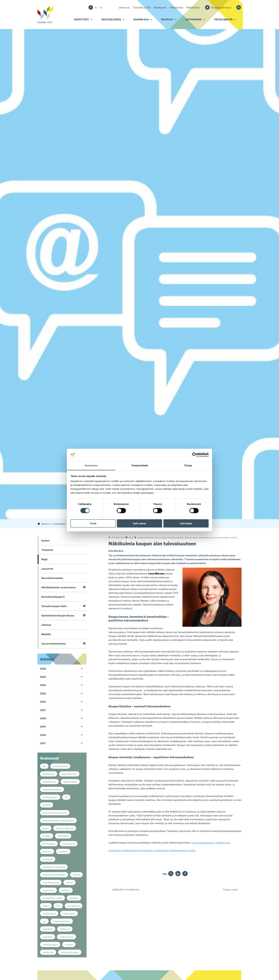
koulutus (47, 851)
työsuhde (47, 936)
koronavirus (68, 843)
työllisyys (234, 537)
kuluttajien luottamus (54, 866)
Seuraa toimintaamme (53, 643)
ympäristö (48, 952)
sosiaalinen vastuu (52, 897)
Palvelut (167, 19)
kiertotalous (49, 843)
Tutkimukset (49, 913)
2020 (43, 718)
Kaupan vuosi (230, 889)
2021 (43, 710)
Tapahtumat (160, 7)
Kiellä (93, 523)
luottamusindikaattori (54, 874)
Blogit (131, 537)
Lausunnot (47, 568)
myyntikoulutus (51, 882)
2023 (43, 693)
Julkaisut (46, 624)
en (101, 7)
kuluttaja (63, 851)
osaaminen (48, 890)
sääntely (73, 897)
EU (66, 797)
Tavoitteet (81, 19)
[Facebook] (185, 873)
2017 (43, 743)
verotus (69, 944)
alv (44, 766)
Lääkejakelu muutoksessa (125, 889)
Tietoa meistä (223, 19)
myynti (76, 874)
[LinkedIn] (178, 873)
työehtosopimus (61, 921)
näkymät (188, 537)
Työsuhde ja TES (141, 7)
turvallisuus (73, 905)
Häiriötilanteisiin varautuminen (58, 587)
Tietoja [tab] (188, 465)
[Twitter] (170, 873)
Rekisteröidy (193, 7)
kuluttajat (48, 859)
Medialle (46, 634)
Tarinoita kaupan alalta (54, 606)
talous (195, 537)
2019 (43, 726)
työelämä (48, 929)
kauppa (47, 835)
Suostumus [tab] (91, 465)
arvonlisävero (60, 766)
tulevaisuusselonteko (220, 537)
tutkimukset (69, 913)
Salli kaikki (186, 523)
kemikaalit (63, 835)
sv (96, 7)
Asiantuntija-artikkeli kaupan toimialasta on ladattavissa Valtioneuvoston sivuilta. (152, 850)
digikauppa (49, 773)
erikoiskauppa (50, 797)
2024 (43, 685)
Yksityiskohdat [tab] (139, 465)
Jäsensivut (124, 7)
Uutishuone (193, 19)
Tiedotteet (47, 549)
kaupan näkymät (64, 828)
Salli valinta (139, 523)
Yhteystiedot (176, 7)
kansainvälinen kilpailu (55, 812)
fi (91, 7)
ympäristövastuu (70, 952)
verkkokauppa (50, 944)
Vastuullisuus (111, 19)
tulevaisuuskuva (204, 537)
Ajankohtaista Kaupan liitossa (57, 615)
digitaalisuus (49, 781)
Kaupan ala (141, 19)
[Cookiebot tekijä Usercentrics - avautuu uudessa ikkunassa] (194, 454)
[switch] (121, 510)
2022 (43, 701)
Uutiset (45, 540)
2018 (43, 735)
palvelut (65, 890)
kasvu (157, 537)
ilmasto (47, 804)
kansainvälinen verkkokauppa (58, 820)
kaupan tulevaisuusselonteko (172, 537)
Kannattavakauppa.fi (53, 596)
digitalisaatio (70, 781)
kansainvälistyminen (145, 537)
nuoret (69, 882)
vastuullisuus (66, 936)
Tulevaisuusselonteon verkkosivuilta (210, 842)
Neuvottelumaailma (52, 577)
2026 (43, 668)
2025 (43, 676)
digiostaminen (69, 773)
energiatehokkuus (52, 789)
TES (58, 905)
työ (44, 921)
